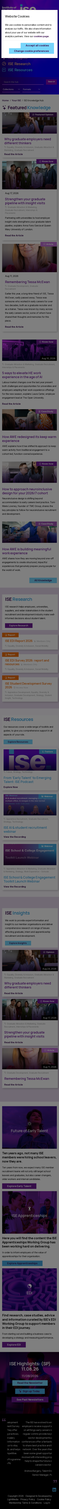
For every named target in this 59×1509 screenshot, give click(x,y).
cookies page (41, 36)
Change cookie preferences (31, 51)
